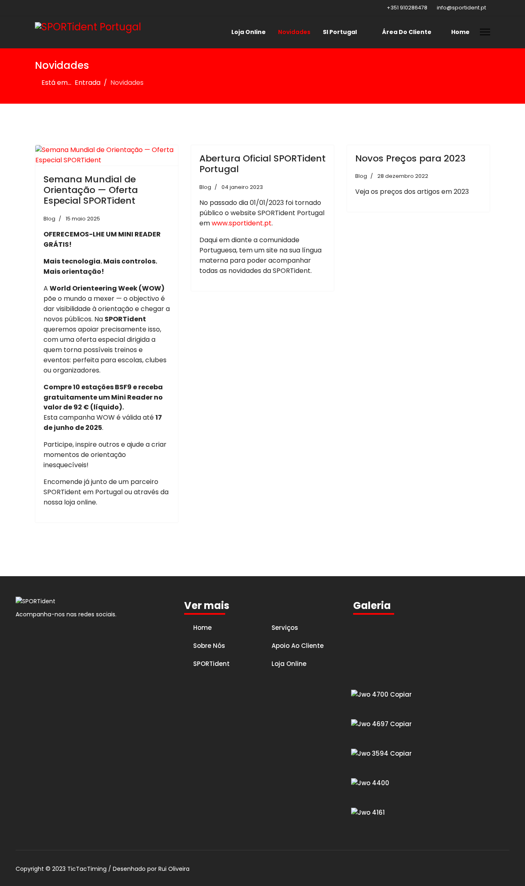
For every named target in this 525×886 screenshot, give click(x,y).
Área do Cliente (406, 32)
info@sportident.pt (461, 7)
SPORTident (211, 663)
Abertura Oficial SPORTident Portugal (262, 163)
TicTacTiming (87, 869)
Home (460, 32)
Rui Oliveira (173, 869)
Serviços (285, 627)
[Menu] (485, 32)
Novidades (294, 32)
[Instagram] (50, 7)
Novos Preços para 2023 (410, 158)
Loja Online (248, 32)
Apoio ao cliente (298, 645)
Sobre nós (209, 645)
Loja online (289, 663)
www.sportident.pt (242, 223)
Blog (49, 219)
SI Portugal (340, 32)
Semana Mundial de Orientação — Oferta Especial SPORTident (90, 190)
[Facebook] (37, 7)
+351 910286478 (407, 7)
